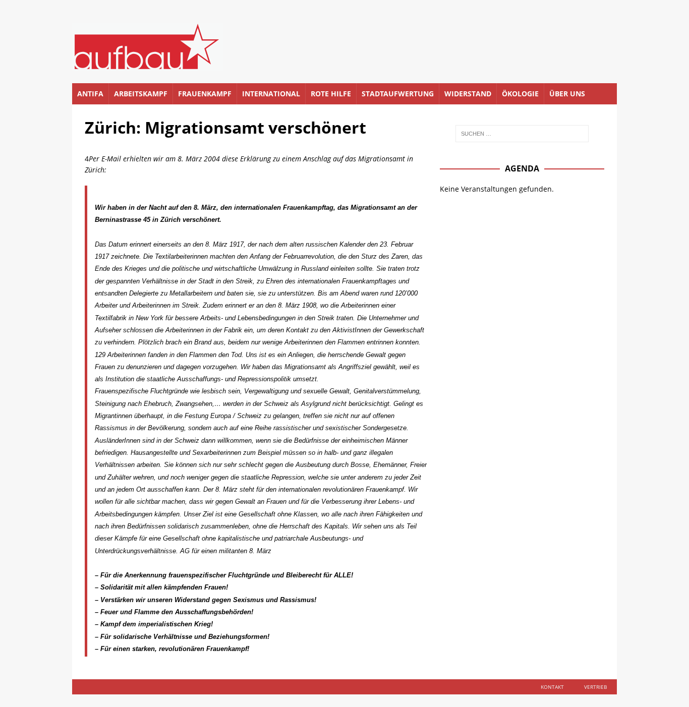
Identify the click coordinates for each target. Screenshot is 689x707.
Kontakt (552, 686)
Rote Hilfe (331, 93)
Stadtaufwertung (398, 93)
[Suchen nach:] (522, 133)
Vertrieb (595, 686)
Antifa (90, 93)
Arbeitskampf (140, 93)
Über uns (567, 93)
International (271, 93)
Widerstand (467, 93)
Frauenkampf (205, 93)
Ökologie (520, 93)
